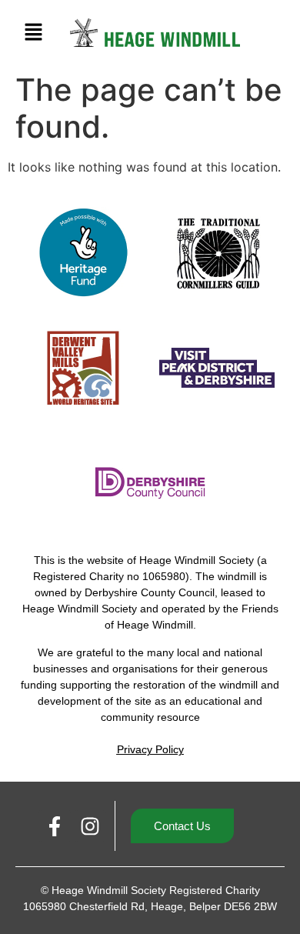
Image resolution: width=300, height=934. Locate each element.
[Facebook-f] (54, 826)
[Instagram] (91, 826)
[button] (33, 32)
